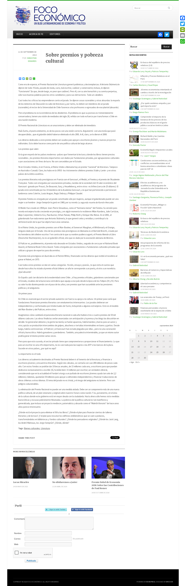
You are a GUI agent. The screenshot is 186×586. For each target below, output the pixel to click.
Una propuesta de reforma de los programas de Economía (155, 244)
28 (132, 357)
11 (157, 341)
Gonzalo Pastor (139, 145)
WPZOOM (169, 582)
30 (145, 357)
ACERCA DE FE (36, 34)
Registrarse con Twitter (56, 509)
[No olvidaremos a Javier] (69, 469)
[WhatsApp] (182, 41)
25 (157, 352)
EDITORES (55, 34)
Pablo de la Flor (150, 303)
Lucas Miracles (21, 482)
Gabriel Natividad (140, 265)
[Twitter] (182, 24)
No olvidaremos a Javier (64, 482)
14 (132, 346)
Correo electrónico (19, 540)
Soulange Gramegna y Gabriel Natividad (150, 98)
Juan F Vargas (150, 156)
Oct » (137, 362)
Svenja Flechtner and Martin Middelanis (150, 131)
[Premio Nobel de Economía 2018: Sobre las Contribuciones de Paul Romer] (108, 469)
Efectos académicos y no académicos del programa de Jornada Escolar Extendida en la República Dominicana (154, 186)
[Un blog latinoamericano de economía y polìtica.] (50, 14)
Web (16, 544)
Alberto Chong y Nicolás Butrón (146, 279)
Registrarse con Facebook (82, 509)
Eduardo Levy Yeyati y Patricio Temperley (150, 71)
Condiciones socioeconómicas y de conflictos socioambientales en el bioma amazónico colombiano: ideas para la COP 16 (156, 164)
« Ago (131, 362)
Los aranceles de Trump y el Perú (155, 297)
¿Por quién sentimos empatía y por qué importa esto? (156, 104)
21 (132, 352)
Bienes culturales (32, 428)
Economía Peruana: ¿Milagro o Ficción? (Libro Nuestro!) (153, 206)
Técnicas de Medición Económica (155, 232)
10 (151, 341)
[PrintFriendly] (182, 30)
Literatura (45, 428)
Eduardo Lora (149, 238)
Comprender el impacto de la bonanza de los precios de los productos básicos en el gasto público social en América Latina (154, 121)
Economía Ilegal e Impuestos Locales (156, 149)
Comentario (19, 519)
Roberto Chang (139, 213)
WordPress (150, 582)
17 (151, 346)
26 (164, 352)
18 (157, 346)
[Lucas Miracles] (29, 469)
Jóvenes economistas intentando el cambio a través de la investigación (156, 91)
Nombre (18, 533)
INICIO (19, 34)
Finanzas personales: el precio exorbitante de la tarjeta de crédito (156, 309)
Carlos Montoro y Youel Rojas (145, 85)
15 (139, 346)
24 (151, 352)
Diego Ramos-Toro (141, 112)
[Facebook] (182, 18)
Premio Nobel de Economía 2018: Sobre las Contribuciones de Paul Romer (108, 485)
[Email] (182, 35)
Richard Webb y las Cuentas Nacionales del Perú (152, 137)
